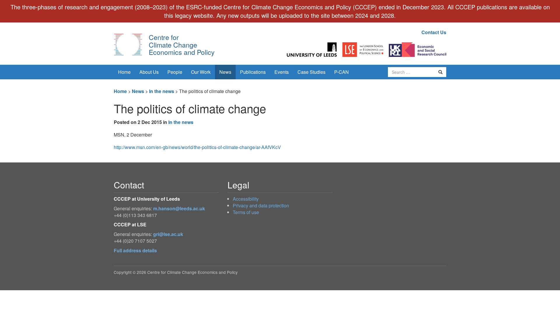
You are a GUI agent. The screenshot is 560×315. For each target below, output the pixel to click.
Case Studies (312, 72)
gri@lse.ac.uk (168, 234)
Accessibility (246, 198)
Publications (253, 72)
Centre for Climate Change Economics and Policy (182, 44)
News (225, 72)
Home (124, 72)
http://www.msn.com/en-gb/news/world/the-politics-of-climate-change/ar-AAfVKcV (197, 147)
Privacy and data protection (261, 205)
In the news (161, 91)
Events (281, 72)
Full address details (135, 250)
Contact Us (433, 32)
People (174, 72)
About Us (149, 72)
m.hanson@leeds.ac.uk (179, 208)
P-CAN (341, 72)
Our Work (201, 72)
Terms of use (246, 212)
